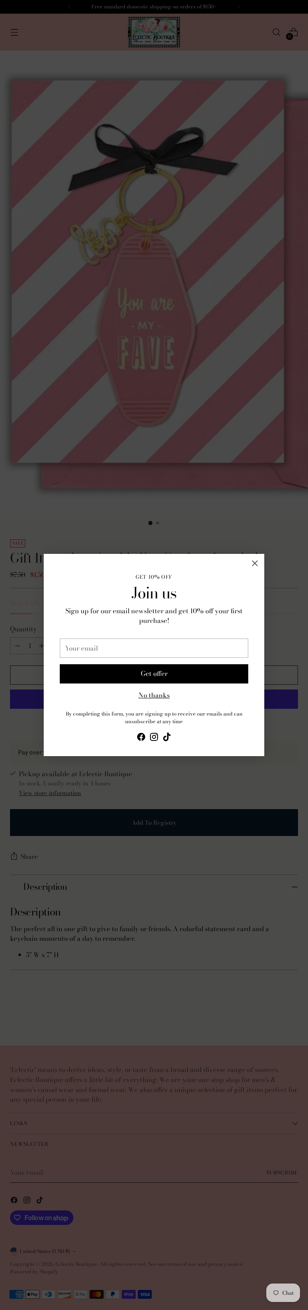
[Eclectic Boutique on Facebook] (141, 738)
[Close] (255, 563)
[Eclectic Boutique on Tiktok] (167, 738)
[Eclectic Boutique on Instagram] (154, 738)
